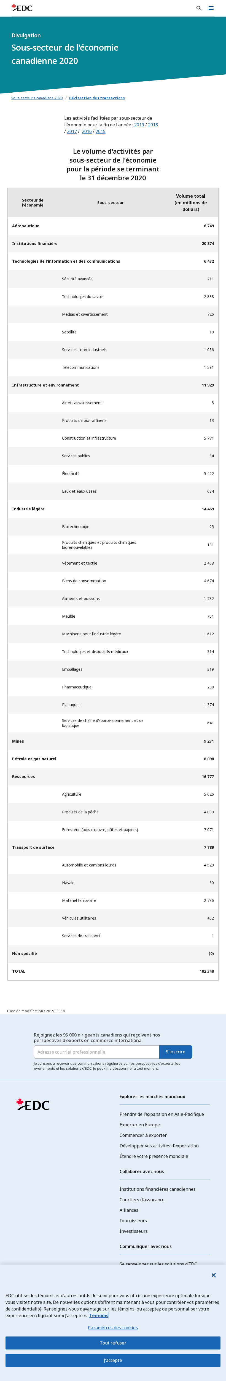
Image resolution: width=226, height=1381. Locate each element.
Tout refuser (113, 1343)
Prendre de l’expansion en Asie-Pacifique (162, 1114)
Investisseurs (134, 1231)
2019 (139, 125)
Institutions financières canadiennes (158, 1189)
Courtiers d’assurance (142, 1200)
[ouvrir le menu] (211, 8)
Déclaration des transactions (97, 98)
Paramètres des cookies (113, 1328)
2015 (101, 131)
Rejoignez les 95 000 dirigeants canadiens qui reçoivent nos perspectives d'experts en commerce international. (97, 1037)
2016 (87, 131)
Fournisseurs (133, 1221)
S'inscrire (175, 1052)
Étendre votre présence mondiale (154, 1156)
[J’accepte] (213, 1275)
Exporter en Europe (140, 1125)
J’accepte (113, 1360)
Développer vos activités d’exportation (159, 1146)
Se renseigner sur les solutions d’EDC (158, 1264)
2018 (153, 125)
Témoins (98, 1315)
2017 (72, 131)
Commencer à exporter (143, 1135)
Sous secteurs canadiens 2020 (37, 98)
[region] (113, 1323)
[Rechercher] (199, 8)
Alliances (129, 1210)
